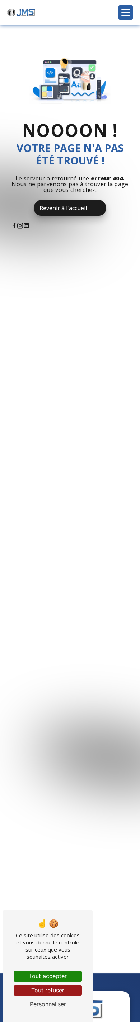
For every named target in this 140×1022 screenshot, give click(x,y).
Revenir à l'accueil (63, 208)
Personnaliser (48, 1004)
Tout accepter (48, 975)
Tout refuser (47, 990)
